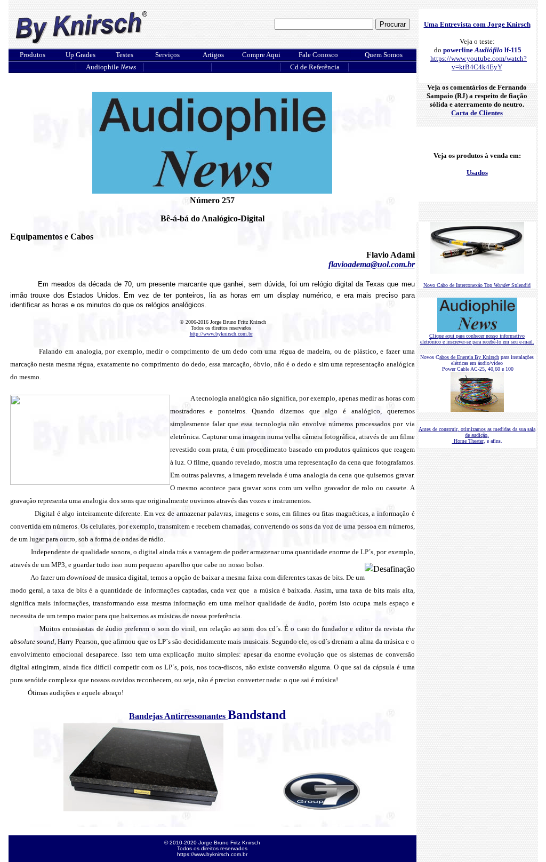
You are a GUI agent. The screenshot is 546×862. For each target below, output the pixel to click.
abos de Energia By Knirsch (469, 357)
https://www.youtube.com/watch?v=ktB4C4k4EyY (478, 62)
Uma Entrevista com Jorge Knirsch (477, 24)
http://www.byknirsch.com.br (221, 334)
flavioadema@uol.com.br (371, 264)
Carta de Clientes (477, 113)
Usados (477, 173)
